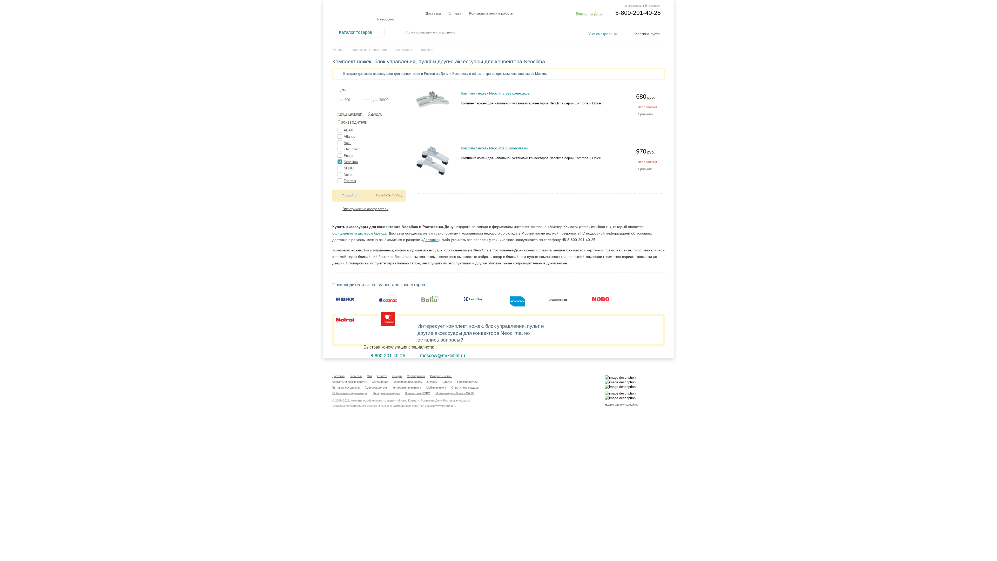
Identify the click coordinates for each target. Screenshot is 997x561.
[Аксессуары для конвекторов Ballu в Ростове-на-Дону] (430, 299)
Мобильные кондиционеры (349, 393)
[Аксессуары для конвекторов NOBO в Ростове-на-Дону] (601, 299)
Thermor (350, 181)
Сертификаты (416, 376)
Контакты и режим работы (491, 13)
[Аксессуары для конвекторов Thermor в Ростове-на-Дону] (388, 319)
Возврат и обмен (441, 376)
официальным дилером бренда (359, 233)
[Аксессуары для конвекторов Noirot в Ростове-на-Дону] (345, 319)
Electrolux (351, 149)
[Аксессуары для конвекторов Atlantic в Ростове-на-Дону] (388, 299)
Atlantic (349, 136)
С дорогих (375, 113)
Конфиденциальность (407, 381)
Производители (467, 381)
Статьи (447, 381)
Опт (369, 376)
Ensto (348, 156)
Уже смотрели (600, 34)
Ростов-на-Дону (589, 13)
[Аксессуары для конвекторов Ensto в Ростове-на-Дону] (516, 299)
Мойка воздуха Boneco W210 (454, 393)
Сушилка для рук (376, 387)
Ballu (347, 143)
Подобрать (351, 195)
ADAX (348, 130)
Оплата (455, 13)
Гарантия (356, 376)
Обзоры (432, 381)
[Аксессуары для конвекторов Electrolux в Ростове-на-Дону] (473, 299)
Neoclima (351, 162)
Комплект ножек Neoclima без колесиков (495, 93)
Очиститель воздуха (465, 387)
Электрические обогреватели (365, 209)
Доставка (433, 13)
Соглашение (380, 381)
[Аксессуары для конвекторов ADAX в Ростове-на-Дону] (345, 299)
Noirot (348, 175)
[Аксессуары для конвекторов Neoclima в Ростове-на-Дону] (558, 299)
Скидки (397, 376)
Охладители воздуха (386, 393)
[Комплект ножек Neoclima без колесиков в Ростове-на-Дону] (432, 93)
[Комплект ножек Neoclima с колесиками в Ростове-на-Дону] (432, 148)
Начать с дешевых (350, 113)
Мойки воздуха (436, 387)
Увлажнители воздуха (407, 387)
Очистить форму (389, 195)
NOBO (349, 168)
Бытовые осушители (346, 387)
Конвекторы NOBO (417, 393)
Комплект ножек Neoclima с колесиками (494, 148)
